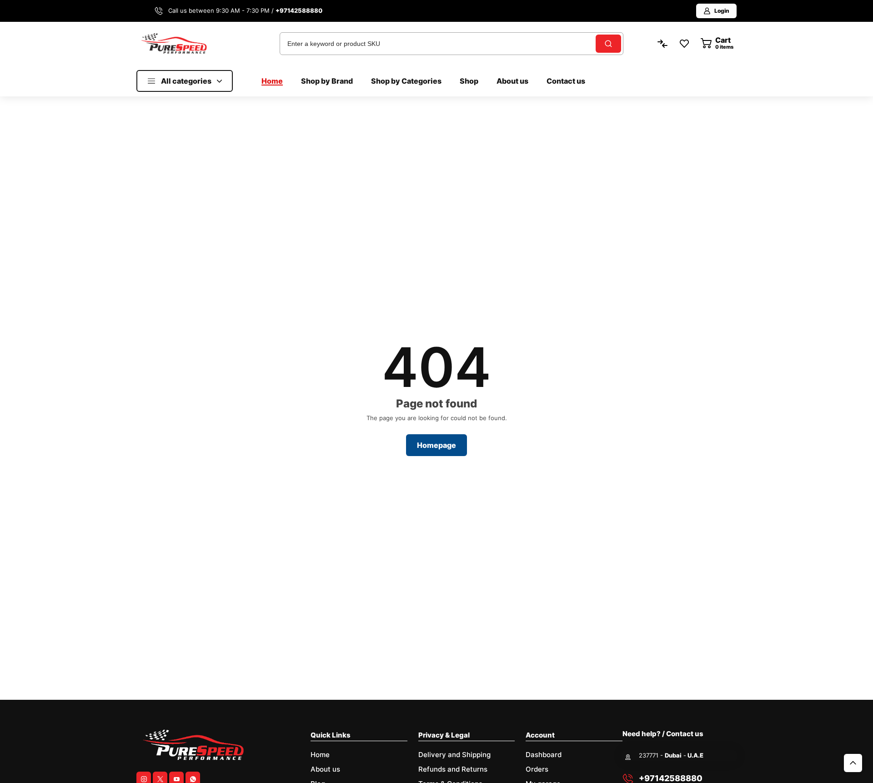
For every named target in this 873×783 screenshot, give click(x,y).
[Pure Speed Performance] (173, 43)
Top (853, 763)
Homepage (436, 445)
